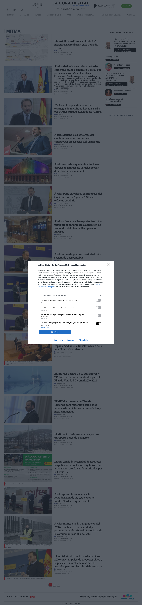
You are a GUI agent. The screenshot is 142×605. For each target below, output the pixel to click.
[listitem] (71, 295)
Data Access (71, 340)
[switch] (98, 300)
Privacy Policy (83, 340)
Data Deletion (58, 340)
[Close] (109, 265)
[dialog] (71, 302)
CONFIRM (55, 332)
